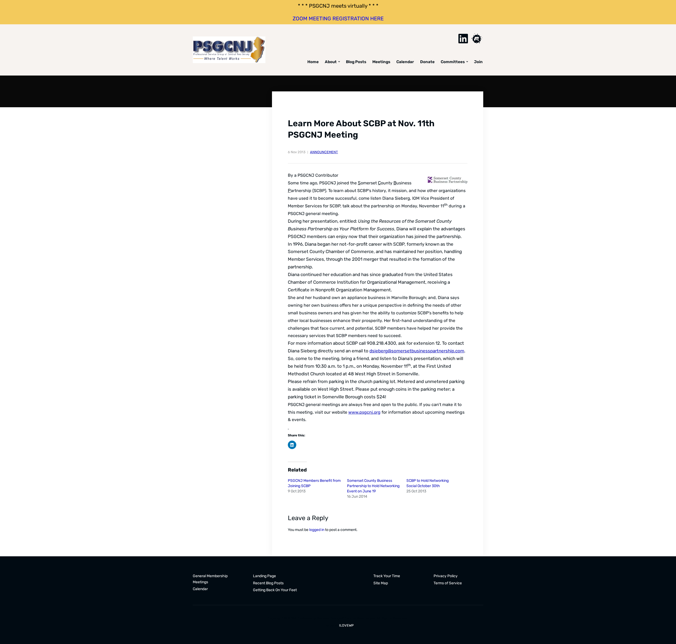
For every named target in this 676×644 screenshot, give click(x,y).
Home (313, 61)
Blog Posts (356, 61)
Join (478, 61)
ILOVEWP (346, 625)
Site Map (380, 583)
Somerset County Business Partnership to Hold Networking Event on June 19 (373, 485)
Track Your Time (386, 576)
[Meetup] (477, 38)
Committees (453, 61)
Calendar (405, 61)
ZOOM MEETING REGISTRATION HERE (338, 18)
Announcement (324, 152)
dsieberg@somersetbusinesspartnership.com (416, 350)
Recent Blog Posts (268, 583)
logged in (316, 530)
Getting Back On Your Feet (275, 590)
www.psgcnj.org (364, 412)
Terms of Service (448, 583)
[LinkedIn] (463, 38)
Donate (427, 61)
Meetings (381, 61)
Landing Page (264, 576)
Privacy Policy (446, 576)
